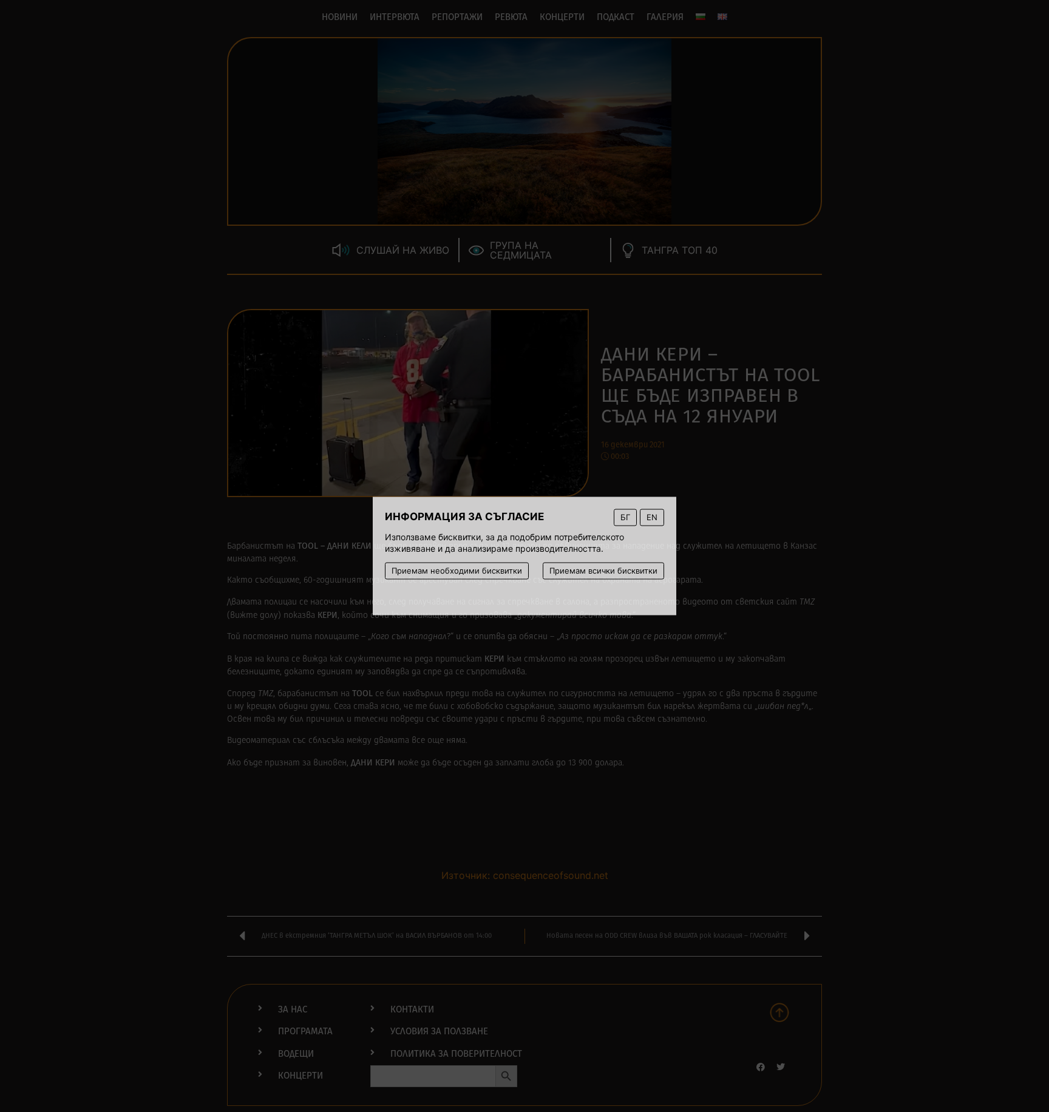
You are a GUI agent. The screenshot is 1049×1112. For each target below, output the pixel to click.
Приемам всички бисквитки (603, 570)
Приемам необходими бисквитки (457, 570)
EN (652, 517)
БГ (625, 517)
